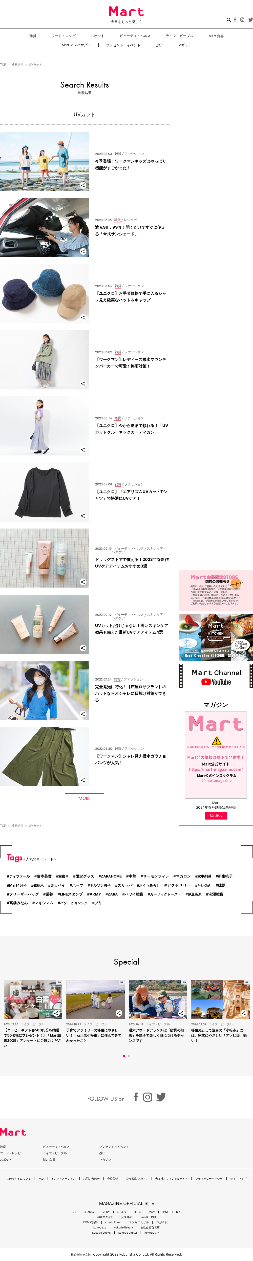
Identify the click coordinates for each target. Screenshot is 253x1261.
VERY (106, 1212)
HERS (137, 1212)
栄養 (49, 894)
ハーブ (77, 885)
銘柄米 (38, 885)
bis (178, 1212)
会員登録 (112, 1178)
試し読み (216, 816)
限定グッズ (85, 876)
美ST (165, 1212)
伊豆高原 (195, 894)
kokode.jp (99, 1227)
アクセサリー (179, 885)
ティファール (19, 876)
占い (159, 45)
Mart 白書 (216, 36)
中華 (132, 876)
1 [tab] (124, 1056)
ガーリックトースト (165, 894)
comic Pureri (113, 1222)
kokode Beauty (123, 1227)
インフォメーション (63, 1178)
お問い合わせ (91, 1178)
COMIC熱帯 (90, 1222)
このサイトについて (18, 1178)
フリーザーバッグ (24, 894)
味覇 (222, 885)
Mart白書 (49, 1159)
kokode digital (127, 1232)
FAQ (41, 1178)
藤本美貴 (44, 876)
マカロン (183, 876)
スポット (98, 36)
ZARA (113, 894)
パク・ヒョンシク (74, 903)
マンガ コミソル (139, 1222)
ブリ (98, 902)
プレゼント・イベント (123, 45)
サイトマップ (238, 1178)
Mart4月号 (18, 885)
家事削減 (204, 876)
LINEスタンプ (71, 894)
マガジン (184, 45)
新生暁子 (225, 876)
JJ (74, 1212)
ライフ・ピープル (179, 36)
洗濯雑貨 (216, 894)
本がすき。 (163, 1222)
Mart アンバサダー (76, 45)
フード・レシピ (63, 36)
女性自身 (126, 1217)
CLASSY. (89, 1212)
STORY (121, 1212)
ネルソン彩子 (100, 885)
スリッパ (125, 885)
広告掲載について (137, 1178)
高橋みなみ (18, 903)
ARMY (95, 894)
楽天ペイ (57, 885)
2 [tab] (128, 1056)
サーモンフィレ (156, 876)
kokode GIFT (153, 1232)
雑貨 (32, 36)
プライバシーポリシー (209, 1178)
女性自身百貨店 (150, 1227)
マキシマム (44, 903)
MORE (84, 798)
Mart (152, 1212)
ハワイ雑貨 (134, 894)
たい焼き (204, 885)
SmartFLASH (148, 1217)
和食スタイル (105, 1217)
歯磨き (63, 876)
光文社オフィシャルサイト (171, 1178)
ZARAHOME (111, 876)
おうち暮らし (149, 885)
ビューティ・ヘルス (135, 36)
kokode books (101, 1232)
